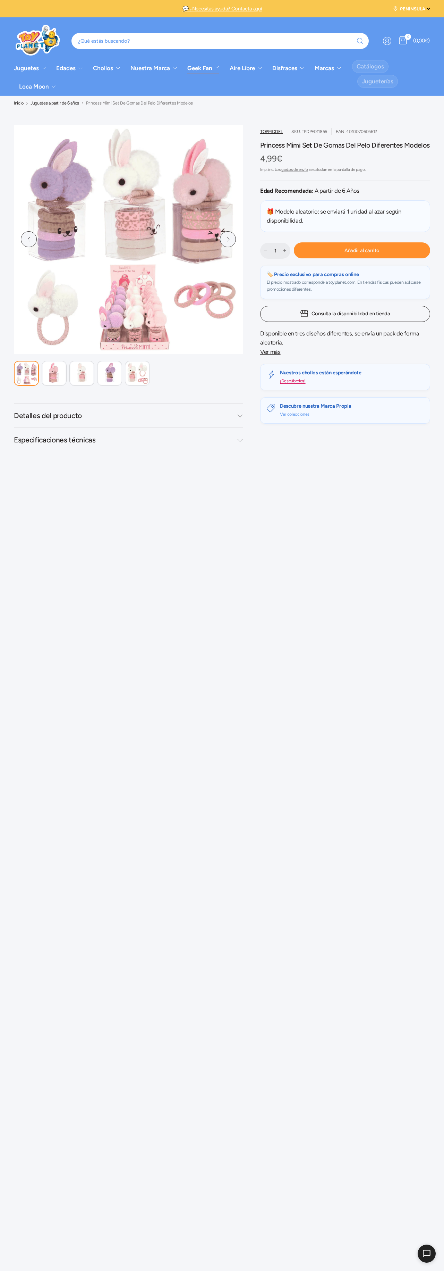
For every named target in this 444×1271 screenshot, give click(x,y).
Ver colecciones (294, 413)
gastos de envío (294, 169)
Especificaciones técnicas (55, 439)
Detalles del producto (48, 415)
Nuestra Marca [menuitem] (150, 68)
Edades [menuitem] (66, 68)
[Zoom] (225, 143)
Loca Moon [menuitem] (34, 86)
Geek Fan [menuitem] (199, 68)
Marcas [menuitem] (324, 68)
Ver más (270, 351)
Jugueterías (377, 81)
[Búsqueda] (360, 41)
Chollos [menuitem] (103, 68)
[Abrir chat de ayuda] (427, 1254)
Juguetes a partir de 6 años (55, 103)
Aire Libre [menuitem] (242, 68)
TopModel (271, 131)
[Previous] (29, 239)
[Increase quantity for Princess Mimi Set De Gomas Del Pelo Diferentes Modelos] (285, 251)
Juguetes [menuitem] (26, 68)
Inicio (19, 103)
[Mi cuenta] (387, 41)
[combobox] (220, 41)
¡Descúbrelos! (293, 380)
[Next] (228, 239)
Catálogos (370, 66)
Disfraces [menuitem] (284, 68)
